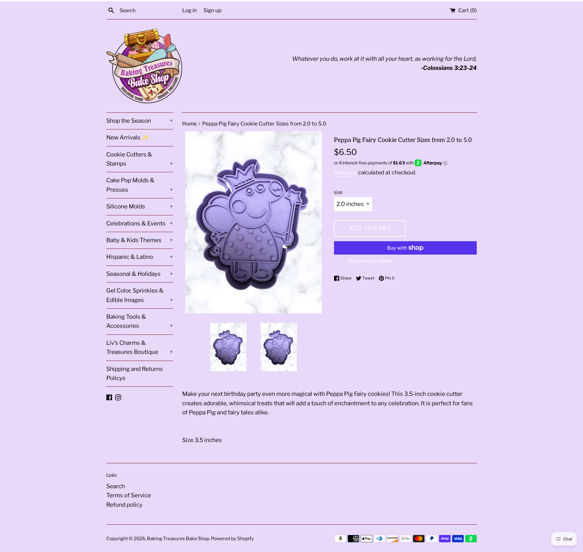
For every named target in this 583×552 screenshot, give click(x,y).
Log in (189, 10)
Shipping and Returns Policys (134, 373)
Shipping (345, 172)
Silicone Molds (139, 206)
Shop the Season (139, 120)
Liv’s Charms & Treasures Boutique (139, 347)
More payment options (370, 260)
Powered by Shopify (232, 538)
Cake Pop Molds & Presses (139, 185)
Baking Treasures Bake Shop (178, 538)
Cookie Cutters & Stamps (139, 159)
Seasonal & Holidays (139, 273)
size (338, 192)
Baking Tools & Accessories (139, 321)
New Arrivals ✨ (127, 137)
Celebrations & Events (139, 223)
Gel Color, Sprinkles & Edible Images (139, 295)
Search (115, 486)
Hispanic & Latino (139, 256)
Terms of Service (128, 495)
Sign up (212, 10)
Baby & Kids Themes (139, 240)
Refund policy (124, 504)
